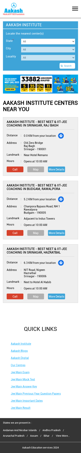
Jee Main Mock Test (23, 379)
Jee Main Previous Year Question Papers (36, 393)
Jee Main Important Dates (27, 400)
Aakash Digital (20, 357)
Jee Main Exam (20, 372)
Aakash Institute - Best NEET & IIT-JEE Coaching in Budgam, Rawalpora (37, 187)
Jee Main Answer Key (24, 386)
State (10, 40)
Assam (34, 435)
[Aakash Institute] (13, 9)
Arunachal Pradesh (13, 435)
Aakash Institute (21, 343)
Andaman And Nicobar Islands (20, 430)
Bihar (47, 435)
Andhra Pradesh (51, 430)
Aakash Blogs (19, 350)
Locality (11, 56)
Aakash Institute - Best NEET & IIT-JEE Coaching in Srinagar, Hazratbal (37, 250)
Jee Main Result (20, 407)
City (8, 48)
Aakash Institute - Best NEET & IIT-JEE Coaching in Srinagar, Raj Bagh (37, 123)
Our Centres (18, 365)
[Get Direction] (61, 136)
